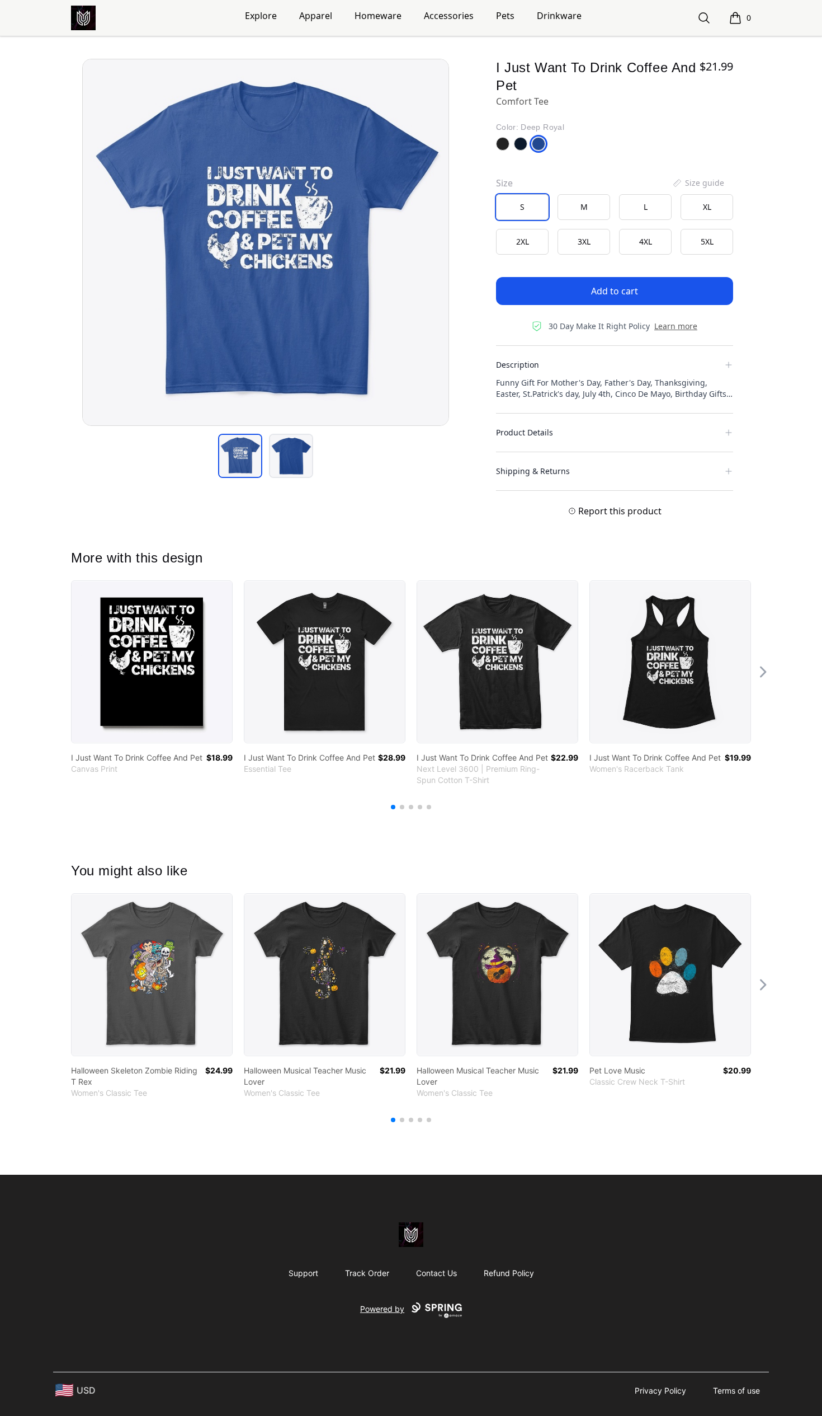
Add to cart (614, 291)
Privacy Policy (660, 1390)
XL (707, 206)
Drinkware (559, 16)
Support (303, 1273)
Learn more (675, 326)
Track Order (367, 1273)
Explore (261, 16)
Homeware (378, 16)
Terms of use (736, 1390)
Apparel (315, 16)
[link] (152, 662)
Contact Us (436, 1273)
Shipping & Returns (533, 471)
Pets (505, 16)
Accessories (449, 16)
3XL (584, 241)
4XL (645, 241)
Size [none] (504, 183)
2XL (522, 241)
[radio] (522, 207)
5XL (707, 241)
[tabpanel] (265, 242)
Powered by (382, 1309)
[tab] (240, 456)
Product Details (524, 432)
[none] (698, 183)
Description (517, 364)
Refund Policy (509, 1273)
